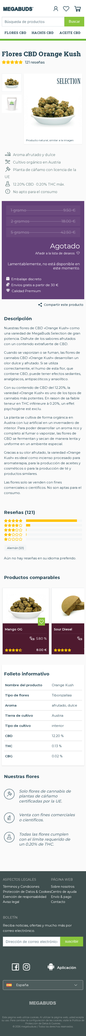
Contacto (58, 902)
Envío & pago (61, 897)
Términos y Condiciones (21, 887)
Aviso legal (11, 902)
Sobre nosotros (62, 887)
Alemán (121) (15, 548)
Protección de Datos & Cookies (27, 892)
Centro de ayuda (64, 892)
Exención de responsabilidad (24, 897)
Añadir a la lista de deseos (55, 253)
